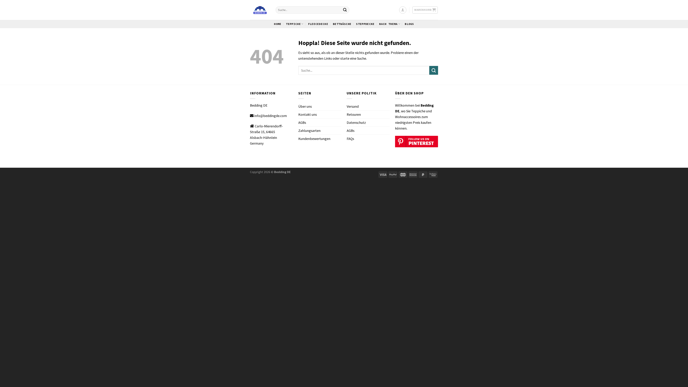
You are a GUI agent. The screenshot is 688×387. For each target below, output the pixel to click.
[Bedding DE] (260, 10)
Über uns (305, 106)
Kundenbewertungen (314, 138)
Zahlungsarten (309, 130)
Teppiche (293, 24)
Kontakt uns (307, 114)
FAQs (350, 138)
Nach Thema (388, 24)
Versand (353, 106)
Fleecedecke (318, 24)
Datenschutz (356, 122)
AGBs (302, 122)
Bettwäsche (342, 24)
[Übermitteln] (345, 10)
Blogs (409, 24)
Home (277, 24)
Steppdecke (365, 24)
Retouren (354, 114)
